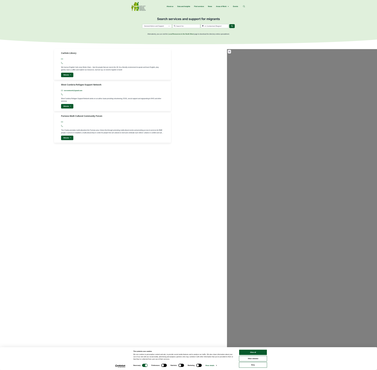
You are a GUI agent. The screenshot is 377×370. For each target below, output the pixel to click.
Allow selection (253, 358)
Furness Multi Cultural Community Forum (81, 116)
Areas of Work (221, 6)
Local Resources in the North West (181, 34)
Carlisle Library (68, 53)
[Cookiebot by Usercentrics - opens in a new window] (120, 366)
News (210, 6)
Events (235, 6)
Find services (199, 6)
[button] (244, 6)
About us (170, 6)
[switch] (164, 365)
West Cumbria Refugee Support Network (81, 84)
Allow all (253, 352)
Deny (253, 365)
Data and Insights (183, 6)
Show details (209, 365)
